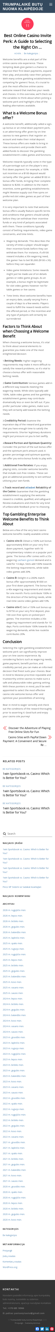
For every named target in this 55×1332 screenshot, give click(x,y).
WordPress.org (10, 1267)
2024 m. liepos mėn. (13, 998)
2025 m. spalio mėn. (13, 943)
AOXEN (17, 53)
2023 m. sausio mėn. (13, 1092)
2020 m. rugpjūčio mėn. (14, 1197)
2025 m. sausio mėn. (13, 993)
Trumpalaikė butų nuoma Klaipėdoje (26, 1320)
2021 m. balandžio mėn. (14, 1169)
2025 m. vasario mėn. (13, 987)
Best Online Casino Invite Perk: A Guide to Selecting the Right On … (27, 41)
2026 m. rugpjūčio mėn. (14, 910)
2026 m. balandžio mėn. (14, 932)
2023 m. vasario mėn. (13, 1087)
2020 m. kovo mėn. (12, 1219)
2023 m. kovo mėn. (12, 1081)
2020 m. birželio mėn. (13, 1208)
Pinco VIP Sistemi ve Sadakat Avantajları (22, 886)
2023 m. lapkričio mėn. (14, 1042)
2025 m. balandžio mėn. (14, 976)
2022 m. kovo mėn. (12, 1131)
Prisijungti (7, 1250)
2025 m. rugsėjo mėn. (13, 948)
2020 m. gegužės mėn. (14, 1214)
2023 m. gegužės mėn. (14, 1070)
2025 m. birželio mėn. (13, 965)
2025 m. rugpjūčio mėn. (14, 954)
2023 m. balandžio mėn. (14, 1076)
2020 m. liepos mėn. (13, 1203)
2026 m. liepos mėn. (13, 915)
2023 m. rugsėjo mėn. (13, 1048)
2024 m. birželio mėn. (13, 1004)
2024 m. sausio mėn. (13, 1031)
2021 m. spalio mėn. (13, 1153)
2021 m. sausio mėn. (13, 1181)
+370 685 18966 (16, 1308)
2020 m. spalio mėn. (13, 1192)
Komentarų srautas (12, 1261)
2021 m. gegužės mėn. (14, 1164)
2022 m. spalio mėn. (13, 1103)
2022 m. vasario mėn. (13, 1136)
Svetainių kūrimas (32, 1323)
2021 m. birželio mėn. (13, 1158)
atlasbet (30, 487)
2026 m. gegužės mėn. (14, 926)
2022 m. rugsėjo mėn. (13, 1109)
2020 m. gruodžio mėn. (14, 1186)
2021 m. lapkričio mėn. (14, 1147)
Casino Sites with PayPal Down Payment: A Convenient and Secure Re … (24, 741)
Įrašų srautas (9, 1256)
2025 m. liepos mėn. (13, 959)
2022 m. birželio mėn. (13, 1120)
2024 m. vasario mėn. (13, 1026)
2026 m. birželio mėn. (13, 921)
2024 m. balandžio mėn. (14, 1015)
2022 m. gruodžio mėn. (14, 1098)
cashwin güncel (25, 560)
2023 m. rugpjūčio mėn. (14, 1053)
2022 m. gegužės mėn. (14, 1125)
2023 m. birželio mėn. (13, 1064)
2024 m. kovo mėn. (12, 1020)
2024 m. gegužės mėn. (14, 1009)
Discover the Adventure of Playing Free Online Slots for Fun (30, 730)
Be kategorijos (31, 53)
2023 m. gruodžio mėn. (14, 1037)
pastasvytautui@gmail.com (29, 1313)
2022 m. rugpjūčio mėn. (14, 1114)
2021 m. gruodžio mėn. (14, 1142)
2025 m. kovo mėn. (12, 982)
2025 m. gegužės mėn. (14, 970)
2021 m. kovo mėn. (12, 1175)
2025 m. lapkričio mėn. (14, 937)
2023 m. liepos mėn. (13, 1059)
